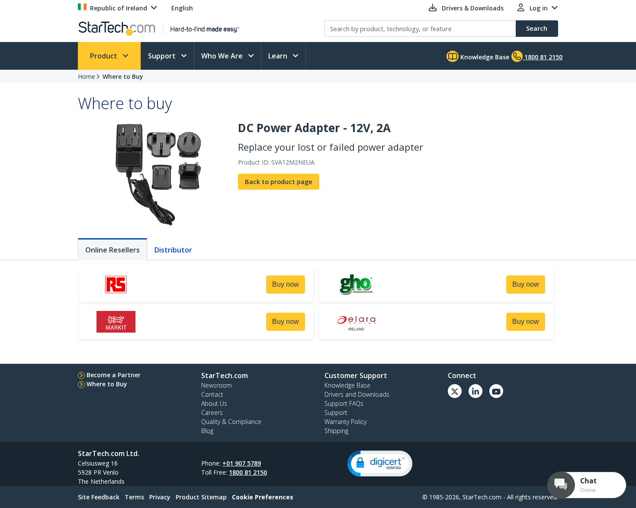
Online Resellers (112, 250)
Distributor (173, 250)
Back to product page (278, 182)
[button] (379, 463)
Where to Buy (123, 76)
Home (86, 76)
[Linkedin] (475, 391)
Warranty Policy (345, 421)
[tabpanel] (318, 304)
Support (162, 56)
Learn (278, 56)
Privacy (159, 497)
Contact (212, 394)
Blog (207, 431)
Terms (134, 497)
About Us (214, 403)
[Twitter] (455, 391)
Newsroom (216, 385)
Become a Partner (114, 375)
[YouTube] (496, 391)
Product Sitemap (201, 497)
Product (104, 56)
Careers (212, 412)
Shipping (336, 431)
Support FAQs (343, 403)
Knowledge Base (484, 57)
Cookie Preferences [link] (262, 497)
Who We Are (222, 56)
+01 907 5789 (241, 463)
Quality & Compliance (231, 421)
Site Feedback (98, 497)
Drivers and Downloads (356, 394)
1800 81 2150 (248, 472)
